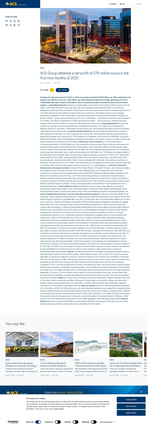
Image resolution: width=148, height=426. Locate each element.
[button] (112, 4)
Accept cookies (131, 399)
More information (106, 422)
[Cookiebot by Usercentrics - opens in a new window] (13, 422)
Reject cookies (131, 413)
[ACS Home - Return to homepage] (21, 4)
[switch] (58, 422)
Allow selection (131, 406)
